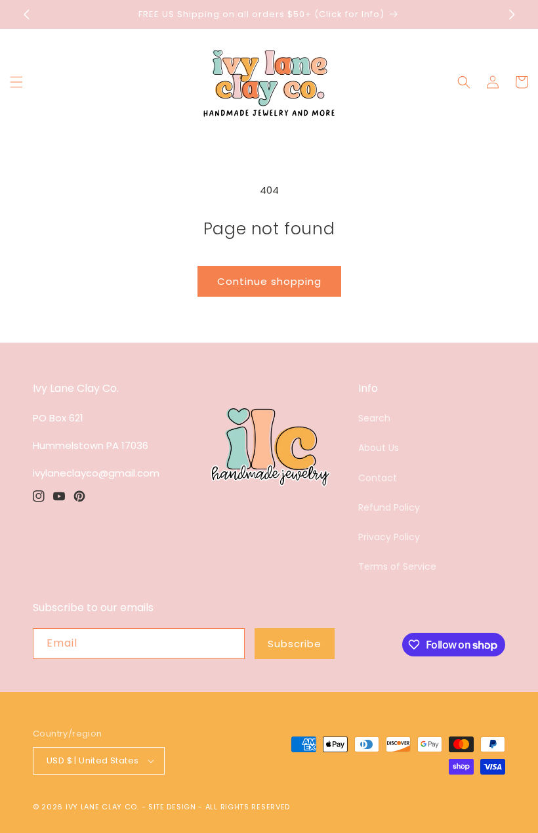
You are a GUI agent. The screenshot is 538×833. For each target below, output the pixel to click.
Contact (377, 477)
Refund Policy (389, 507)
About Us (378, 447)
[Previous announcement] (26, 14)
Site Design (172, 806)
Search (374, 418)
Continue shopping (269, 281)
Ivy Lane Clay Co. (102, 806)
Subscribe (294, 644)
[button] (16, 82)
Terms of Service (397, 566)
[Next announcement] (511, 14)
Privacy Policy (389, 537)
